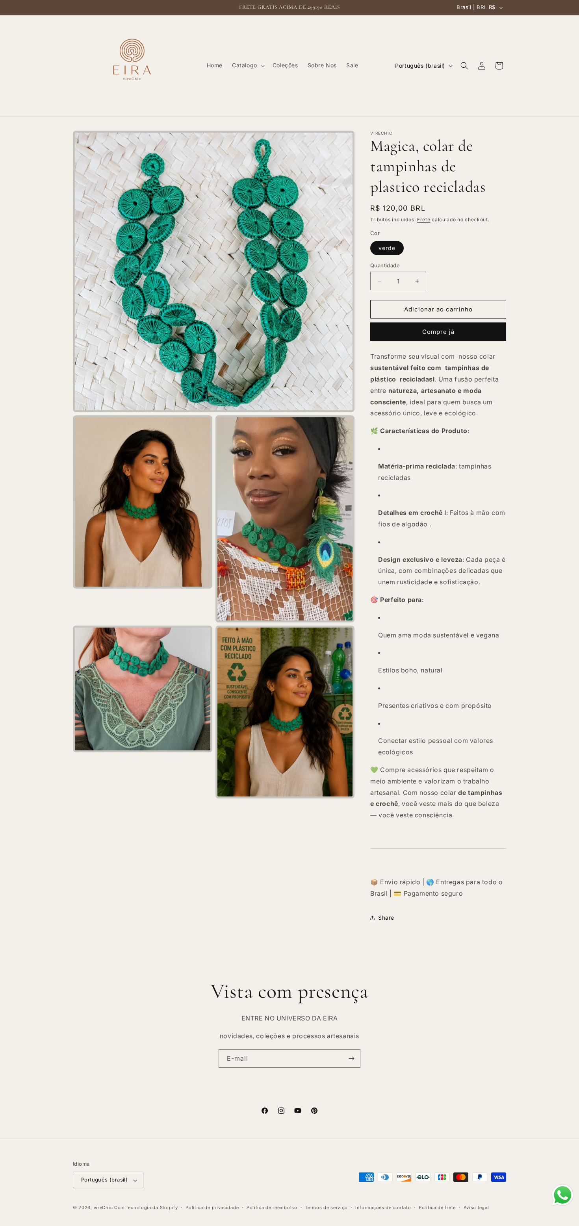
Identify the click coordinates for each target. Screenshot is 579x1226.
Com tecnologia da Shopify (146, 1208)
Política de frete (437, 1207)
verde (387, 247)
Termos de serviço (326, 1207)
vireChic (103, 1208)
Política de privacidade (212, 1207)
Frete (424, 219)
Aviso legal (476, 1207)
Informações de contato (383, 1207)
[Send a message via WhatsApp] (562, 1195)
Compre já (438, 332)
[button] (247, 65)
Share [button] (386, 917)
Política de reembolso (272, 1207)
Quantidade (385, 265)
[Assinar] (351, 1058)
